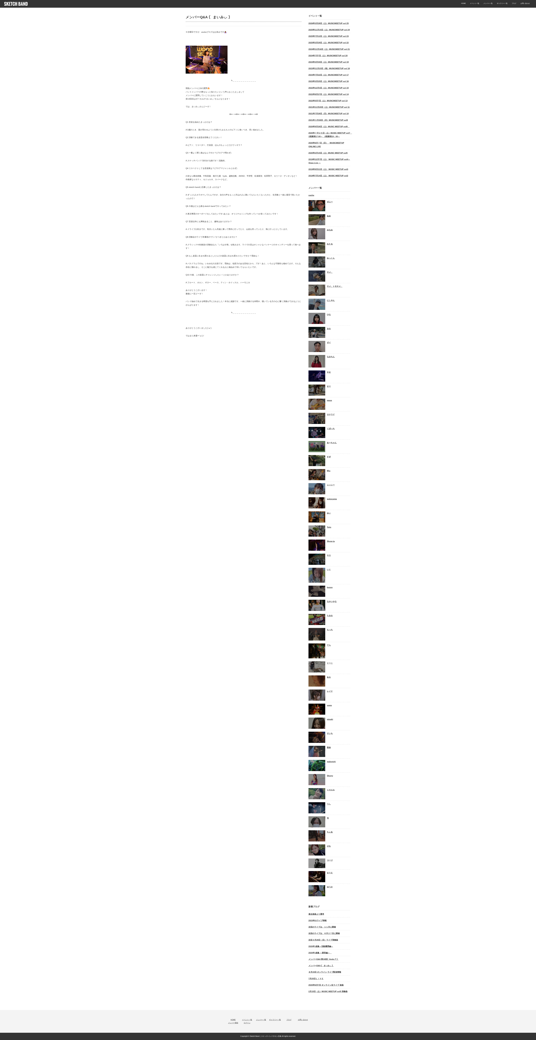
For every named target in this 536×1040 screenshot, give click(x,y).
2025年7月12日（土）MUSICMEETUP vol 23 (328, 36)
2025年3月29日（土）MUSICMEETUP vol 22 (328, 42)
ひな (329, 314)
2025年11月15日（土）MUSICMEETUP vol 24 (329, 30)
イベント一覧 (474, 3)
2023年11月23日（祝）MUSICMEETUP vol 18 (329, 68)
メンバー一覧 (488, 3)
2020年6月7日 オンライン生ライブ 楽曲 (326, 985)
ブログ (514, 3)
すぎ (329, 457)
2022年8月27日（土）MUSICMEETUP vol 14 (328, 94)
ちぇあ (330, 832)
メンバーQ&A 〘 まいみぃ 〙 (321, 965)
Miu (328, 471)
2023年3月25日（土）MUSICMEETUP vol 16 (328, 81)
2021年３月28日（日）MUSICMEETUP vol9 (328, 120)
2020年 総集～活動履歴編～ (320, 946)
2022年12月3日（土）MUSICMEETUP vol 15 (328, 88)
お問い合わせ (525, 3)
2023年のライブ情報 (317, 920)
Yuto (329, 527)
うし (329, 804)
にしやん (331, 300)
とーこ (330, 663)
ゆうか (330, 887)
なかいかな (332, 601)
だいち (330, 733)
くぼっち (331, 428)
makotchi (331, 761)
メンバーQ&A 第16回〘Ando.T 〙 (323, 959)
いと (329, 569)
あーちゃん (332, 443)
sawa (329, 705)
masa (329, 400)
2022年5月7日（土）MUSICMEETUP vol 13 (328, 101)
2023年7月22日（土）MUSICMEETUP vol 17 (328, 75)
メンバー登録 (233, 1023)
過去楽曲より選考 (316, 914)
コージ (330, 860)
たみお (330, 615)
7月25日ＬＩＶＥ (316, 978)
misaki (330, 719)
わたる (330, 244)
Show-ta (331, 541)
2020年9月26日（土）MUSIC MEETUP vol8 (329, 126)
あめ (329, 216)
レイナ (330, 691)
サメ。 (330, 272)
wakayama (332, 499)
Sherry (330, 776)
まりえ (330, 873)
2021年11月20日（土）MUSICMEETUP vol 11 (329, 107)
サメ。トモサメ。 (335, 286)
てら (329, 645)
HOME (463, 3)
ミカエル (331, 790)
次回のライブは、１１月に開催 (322, 927)
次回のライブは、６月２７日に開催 (324, 933)
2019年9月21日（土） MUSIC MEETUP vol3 (328, 169)
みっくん (331, 258)
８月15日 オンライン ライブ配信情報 (324, 972)
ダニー (330, 202)
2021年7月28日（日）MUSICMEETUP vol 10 (328, 113)
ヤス (329, 555)
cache (311, 195)
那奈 (329, 747)
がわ (329, 846)
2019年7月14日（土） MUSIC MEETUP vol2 (328, 176)
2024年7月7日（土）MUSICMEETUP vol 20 (328, 55)
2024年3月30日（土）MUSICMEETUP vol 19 (328, 62)
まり (329, 386)
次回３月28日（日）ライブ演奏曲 (323, 940)
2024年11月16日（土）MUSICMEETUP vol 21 (329, 49)
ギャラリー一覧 (502, 3)
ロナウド (331, 414)
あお (329, 677)
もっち (330, 629)
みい (329, 513)
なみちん (331, 357)
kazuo (330, 587)
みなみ (330, 230)
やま (329, 372)
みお (329, 328)
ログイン (247, 1023)
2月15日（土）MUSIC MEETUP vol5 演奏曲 (328, 991)
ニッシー (331, 485)
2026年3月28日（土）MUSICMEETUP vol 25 (328, 23)
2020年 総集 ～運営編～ (320, 953)
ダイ (329, 342)
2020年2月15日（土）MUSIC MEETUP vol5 (328, 153)
